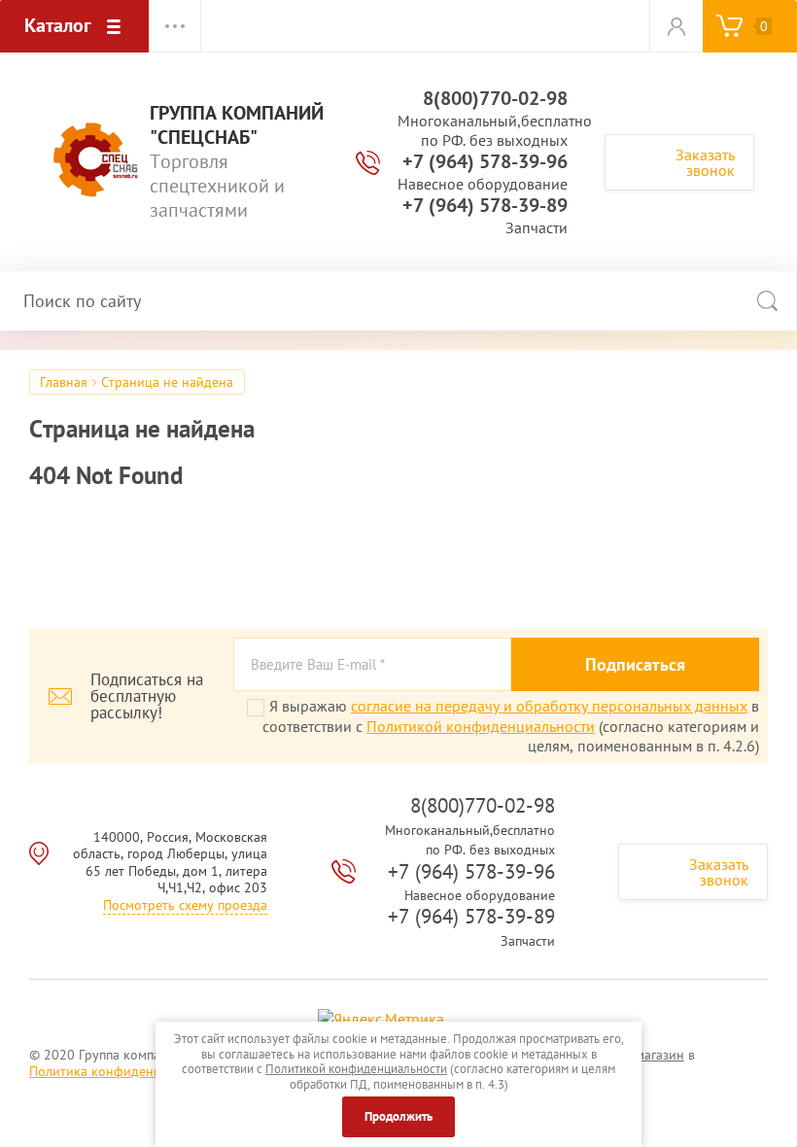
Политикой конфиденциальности (480, 726)
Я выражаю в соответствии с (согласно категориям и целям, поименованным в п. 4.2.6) (510, 725)
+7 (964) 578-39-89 (485, 205)
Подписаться (635, 664)
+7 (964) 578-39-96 (485, 161)
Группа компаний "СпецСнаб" (237, 125)
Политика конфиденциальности (127, 1071)
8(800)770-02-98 (495, 98)
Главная (63, 382)
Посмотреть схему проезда (185, 905)
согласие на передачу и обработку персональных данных (549, 705)
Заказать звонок (705, 162)
